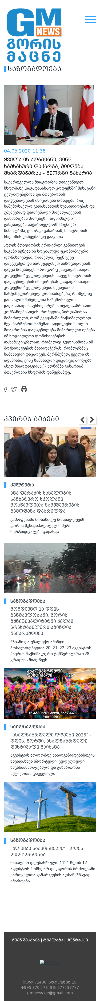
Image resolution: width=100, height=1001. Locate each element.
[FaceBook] (5, 389)
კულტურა (22, 485)
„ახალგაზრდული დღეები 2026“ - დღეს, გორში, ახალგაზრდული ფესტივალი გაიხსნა (50, 741)
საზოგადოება (27, 601)
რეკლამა (53, 940)
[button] (82, 420)
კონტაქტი (77, 940)
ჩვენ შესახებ (26, 940)
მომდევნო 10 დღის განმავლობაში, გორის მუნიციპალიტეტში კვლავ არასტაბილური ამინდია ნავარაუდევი (41, 621)
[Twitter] (14, 389)
